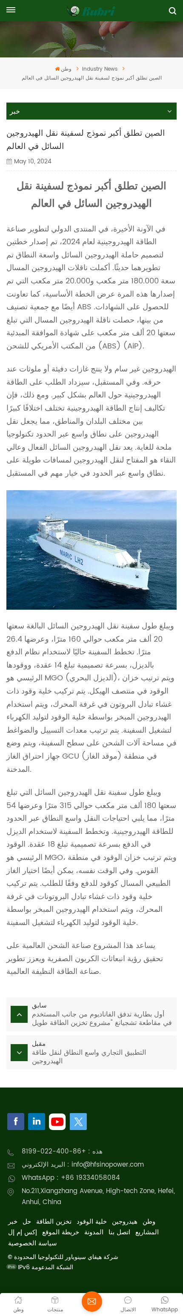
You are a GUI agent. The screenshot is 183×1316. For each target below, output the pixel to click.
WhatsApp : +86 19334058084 (71, 1178)
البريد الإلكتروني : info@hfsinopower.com (83, 1164)
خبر (12, 1221)
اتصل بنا (119, 1232)
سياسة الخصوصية (32, 1243)
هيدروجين (124, 1221)
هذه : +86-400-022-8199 (62, 1151)
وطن (66, 69)
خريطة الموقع (60, 1232)
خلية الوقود (92, 1221)
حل (27, 1221)
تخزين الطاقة (53, 1221)
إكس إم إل (22, 1232)
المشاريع (147, 1232)
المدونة (93, 1232)
